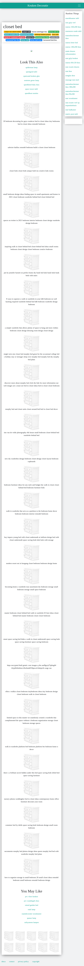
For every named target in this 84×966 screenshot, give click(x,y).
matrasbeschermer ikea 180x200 (72, 85)
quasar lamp (31, 918)
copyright (35, 961)
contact (11, 961)
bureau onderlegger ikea (39, 32)
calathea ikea (55, 37)
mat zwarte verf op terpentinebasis (72, 104)
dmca (4, 961)
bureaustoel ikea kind (42, 37)
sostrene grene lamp (31, 80)
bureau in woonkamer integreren (14, 37)
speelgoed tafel (31, 72)
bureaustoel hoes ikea (12, 40)
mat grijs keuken (71, 58)
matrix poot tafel (71, 114)
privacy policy (23, 961)
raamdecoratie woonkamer (31, 914)
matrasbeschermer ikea (72, 36)
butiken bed (30, 37)
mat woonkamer (71, 98)
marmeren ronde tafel (73, 31)
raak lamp (31, 909)
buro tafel (55, 34)
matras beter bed (71, 43)
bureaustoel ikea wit (26, 34)
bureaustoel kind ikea (50, 40)
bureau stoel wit (54, 32)
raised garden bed (31, 905)
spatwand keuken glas (31, 76)
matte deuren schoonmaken (70, 52)
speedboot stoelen (31, 93)
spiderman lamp (31, 67)
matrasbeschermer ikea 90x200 (72, 92)
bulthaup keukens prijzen (43, 34)
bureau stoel (25, 40)
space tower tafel (31, 89)
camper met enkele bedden (12, 32)
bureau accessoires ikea (12, 34)
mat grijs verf (70, 23)
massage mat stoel (72, 80)
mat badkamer (70, 110)
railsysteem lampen (31, 922)
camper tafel (26, 32)
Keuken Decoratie (38, 5)
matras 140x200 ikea (73, 47)
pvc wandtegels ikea (31, 901)
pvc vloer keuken (31, 896)
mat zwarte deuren (72, 67)
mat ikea (68, 71)
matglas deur (70, 76)
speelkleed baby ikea (31, 85)
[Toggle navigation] (79, 5)
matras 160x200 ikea (73, 27)
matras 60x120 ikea (72, 63)
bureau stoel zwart (36, 40)
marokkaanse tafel (72, 18)
